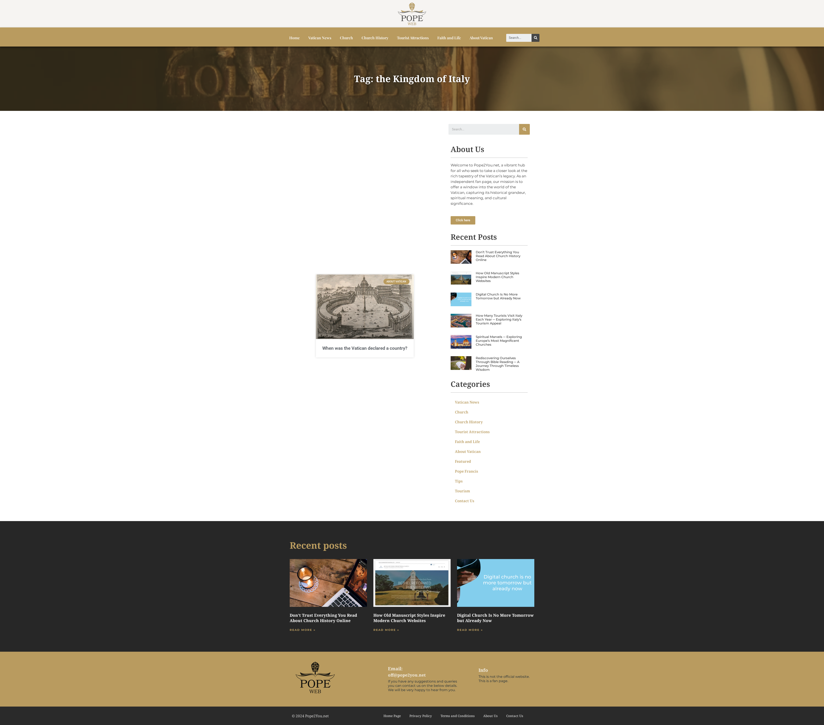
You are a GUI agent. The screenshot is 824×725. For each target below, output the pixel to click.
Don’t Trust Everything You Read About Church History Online (498, 256)
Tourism (462, 490)
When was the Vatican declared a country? (364, 348)
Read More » (302, 630)
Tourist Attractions (413, 37)
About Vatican (481, 37)
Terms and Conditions (458, 716)
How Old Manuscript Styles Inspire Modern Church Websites (497, 277)
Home (294, 37)
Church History (375, 37)
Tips (459, 481)
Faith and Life (449, 37)
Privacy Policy (420, 716)
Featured (463, 461)
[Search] (535, 38)
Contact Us (464, 500)
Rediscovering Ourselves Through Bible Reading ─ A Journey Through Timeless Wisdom (498, 364)
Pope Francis (466, 471)
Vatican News (319, 37)
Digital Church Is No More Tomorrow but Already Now (498, 296)
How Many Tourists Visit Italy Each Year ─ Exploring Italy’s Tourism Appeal (499, 319)
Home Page (392, 716)
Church (346, 37)
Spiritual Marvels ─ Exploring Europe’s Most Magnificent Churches (499, 341)
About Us (490, 716)
